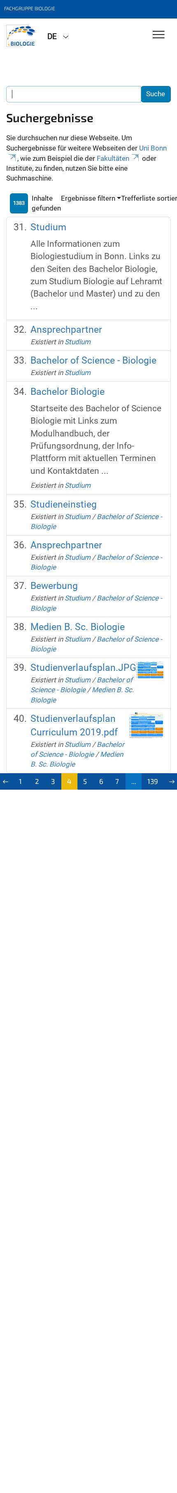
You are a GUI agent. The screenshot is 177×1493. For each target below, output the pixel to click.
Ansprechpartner (66, 329)
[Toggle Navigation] (159, 35)
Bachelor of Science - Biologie (93, 360)
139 (152, 781)
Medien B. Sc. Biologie (77, 627)
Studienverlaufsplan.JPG (83, 667)
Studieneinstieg (63, 504)
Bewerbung (54, 585)
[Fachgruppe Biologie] (20, 36)
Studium (48, 227)
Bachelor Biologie (67, 391)
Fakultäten (113, 158)
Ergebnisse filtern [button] (88, 198)
